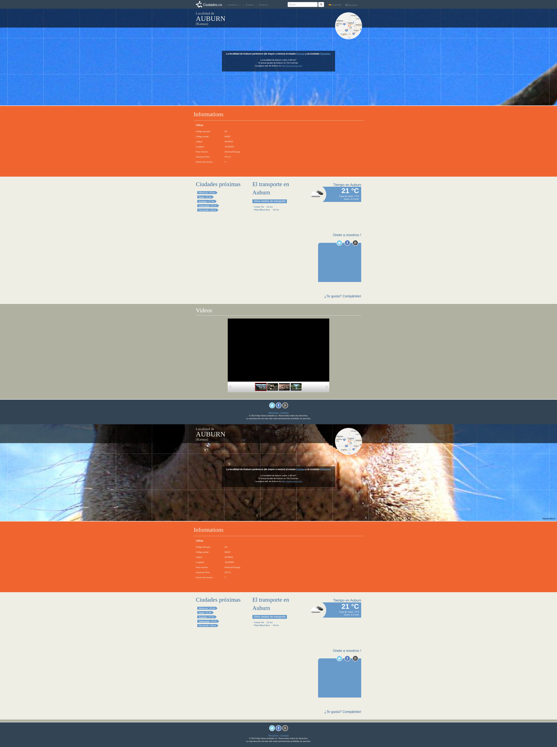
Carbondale (204, 206)
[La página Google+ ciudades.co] (355, 243)
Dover (201, 197)
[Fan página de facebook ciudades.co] (347, 243)
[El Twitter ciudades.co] (339, 243)
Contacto (284, 413)
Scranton (203, 201)
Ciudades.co (212, 5)
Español (335, 5)
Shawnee (325, 54)
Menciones (273, 413)
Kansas (300, 54)
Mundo (351, 5)
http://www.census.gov (292, 66)
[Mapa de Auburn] (349, 25)
